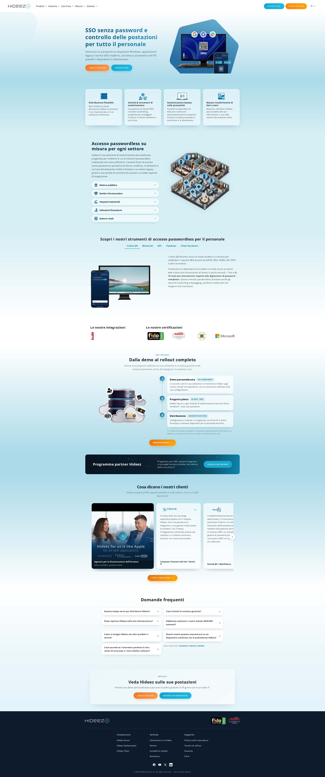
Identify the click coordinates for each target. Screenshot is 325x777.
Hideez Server (123, 740)
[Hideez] (97, 721)
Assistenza (155, 756)
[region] (162, 537)
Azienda (91, 6)
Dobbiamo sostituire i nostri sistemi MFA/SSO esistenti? (189, 623)
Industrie (53, 6)
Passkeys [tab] (171, 245)
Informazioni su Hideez (161, 740)
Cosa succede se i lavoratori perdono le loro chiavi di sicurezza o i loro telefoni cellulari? (127, 649)
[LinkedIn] (171, 764)
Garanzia (188, 751)
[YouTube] (159, 764)
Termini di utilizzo (192, 745)
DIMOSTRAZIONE (296, 6)
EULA (186, 756)
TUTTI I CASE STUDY (160, 578)
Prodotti (40, 6)
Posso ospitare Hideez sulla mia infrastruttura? (128, 621)
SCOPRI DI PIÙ (274, 6)
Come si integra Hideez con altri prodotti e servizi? (126, 636)
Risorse (79, 6)
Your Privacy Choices (182, 772)
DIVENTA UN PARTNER (217, 464)
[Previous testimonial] (92, 537)
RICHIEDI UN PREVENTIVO (175, 695)
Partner (153, 745)
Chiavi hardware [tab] (189, 245)
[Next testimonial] (232, 537)
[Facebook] (154, 764)
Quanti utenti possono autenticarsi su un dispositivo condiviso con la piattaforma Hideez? (191, 636)
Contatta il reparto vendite (191, 646)
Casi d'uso (66, 6)
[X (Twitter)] (165, 764)
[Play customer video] (123, 536)
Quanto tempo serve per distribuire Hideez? (127, 611)
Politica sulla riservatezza (196, 740)
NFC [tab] (160, 245)
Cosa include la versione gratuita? (183, 611)
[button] (313, 6)
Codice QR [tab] (132, 245)
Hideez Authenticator (127, 745)
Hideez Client (123, 751)
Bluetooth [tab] (147, 245)
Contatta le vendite (159, 751)
